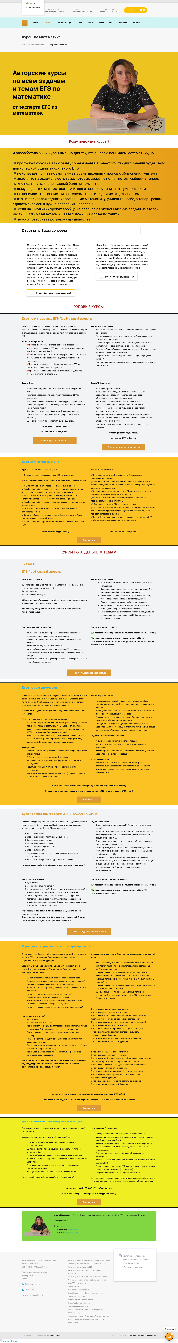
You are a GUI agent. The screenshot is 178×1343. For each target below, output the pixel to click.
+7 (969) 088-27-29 (137, 10)
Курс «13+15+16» (74, 1287)
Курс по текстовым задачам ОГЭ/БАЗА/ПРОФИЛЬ (60, 814)
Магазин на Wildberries (34, 1295)
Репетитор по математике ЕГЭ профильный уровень (89, 1260)
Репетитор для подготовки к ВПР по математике (87, 1277)
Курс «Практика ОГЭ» (76, 1296)
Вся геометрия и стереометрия (80, 1300)
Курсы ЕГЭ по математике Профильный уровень (87, 1280)
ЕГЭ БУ (101, 23)
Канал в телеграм (32, 1284)
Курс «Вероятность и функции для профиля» (86, 1293)
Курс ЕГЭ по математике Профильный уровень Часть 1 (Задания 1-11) (55, 1121)
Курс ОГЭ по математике (40, 462)
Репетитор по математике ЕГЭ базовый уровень (87, 1264)
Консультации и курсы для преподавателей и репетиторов (86, 1320)
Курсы (48, 23)
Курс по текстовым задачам (79, 1290)
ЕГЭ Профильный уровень (41, 571)
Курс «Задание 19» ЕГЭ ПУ (78, 1306)
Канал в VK (29, 1290)
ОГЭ (80, 23)
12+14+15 (29, 564)
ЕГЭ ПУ (91, 23)
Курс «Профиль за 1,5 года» (79, 1303)
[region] (89, 93)
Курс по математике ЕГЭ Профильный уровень (57, 318)
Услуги (36, 23)
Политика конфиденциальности (142, 1335)
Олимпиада (122, 23)
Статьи (136, 23)
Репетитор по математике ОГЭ (80, 1267)
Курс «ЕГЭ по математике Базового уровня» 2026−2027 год (85, 1311)
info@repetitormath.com (75, 1232)
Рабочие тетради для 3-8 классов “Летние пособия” (88, 1316)
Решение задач (65, 23)
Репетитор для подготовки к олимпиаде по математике (85, 1271)
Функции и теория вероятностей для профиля (56, 946)
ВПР (110, 23)
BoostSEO (55, 1335)
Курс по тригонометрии (39, 687)
